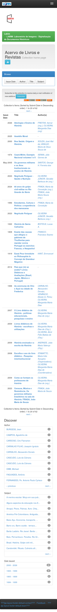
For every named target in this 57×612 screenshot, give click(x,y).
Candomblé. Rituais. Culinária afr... (22, 548)
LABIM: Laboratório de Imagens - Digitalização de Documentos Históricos (27, 38)
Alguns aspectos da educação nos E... (23, 503)
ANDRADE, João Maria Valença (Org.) (45, 345)
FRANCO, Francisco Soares (45, 233)
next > (29, 111)
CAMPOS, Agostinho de (17, 435)
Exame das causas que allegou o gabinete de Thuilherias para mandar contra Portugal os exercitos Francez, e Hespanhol (24, 240)
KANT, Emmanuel (45, 253)
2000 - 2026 (12, 565)
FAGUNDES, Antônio (16, 474)
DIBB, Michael (13, 469)
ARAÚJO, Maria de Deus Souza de (44, 147)
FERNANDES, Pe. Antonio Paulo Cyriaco (24, 480)
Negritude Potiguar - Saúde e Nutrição (23, 177)
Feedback (41, 603)
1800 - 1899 (12, 576)
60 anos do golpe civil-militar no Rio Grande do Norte (22, 189)
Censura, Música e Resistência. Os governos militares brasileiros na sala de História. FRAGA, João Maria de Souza (24, 395)
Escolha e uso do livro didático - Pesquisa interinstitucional (24, 356)
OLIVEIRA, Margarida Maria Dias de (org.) (45, 313)
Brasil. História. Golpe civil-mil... (20, 542)
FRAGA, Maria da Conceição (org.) (45, 188)
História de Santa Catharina (22, 225)
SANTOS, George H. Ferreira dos (45, 164)
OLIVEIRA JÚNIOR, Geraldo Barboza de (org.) (45, 179)
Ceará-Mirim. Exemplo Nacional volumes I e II (25, 156)
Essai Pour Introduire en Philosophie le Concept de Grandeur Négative (24, 257)
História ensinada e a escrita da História (24, 344)
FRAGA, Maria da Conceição (45, 204)
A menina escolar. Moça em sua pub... (23, 497)
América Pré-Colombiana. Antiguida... (23, 514)
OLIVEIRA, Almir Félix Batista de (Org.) (45, 335)
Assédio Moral (21, 136)
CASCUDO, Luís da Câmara (19, 463)
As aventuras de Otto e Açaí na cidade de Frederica (24, 288)
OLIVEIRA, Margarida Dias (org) (45, 128)
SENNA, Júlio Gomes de (43, 156)
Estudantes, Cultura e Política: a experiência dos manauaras (24, 205)
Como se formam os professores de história (23, 380)
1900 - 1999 (12, 570)
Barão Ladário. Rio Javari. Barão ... (22, 531)
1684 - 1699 (12, 582)
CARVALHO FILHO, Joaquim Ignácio (23, 446)
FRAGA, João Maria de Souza (45, 389)
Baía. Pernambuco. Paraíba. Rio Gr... (23, 537)
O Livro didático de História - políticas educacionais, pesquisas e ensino (23, 314)
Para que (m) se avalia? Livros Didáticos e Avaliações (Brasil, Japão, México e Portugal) (23, 274)
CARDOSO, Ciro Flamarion (18, 440)
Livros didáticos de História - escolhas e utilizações (24, 326)
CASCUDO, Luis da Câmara (19, 457)
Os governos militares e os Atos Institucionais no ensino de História (24, 166)
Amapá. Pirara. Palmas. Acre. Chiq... (23, 508)
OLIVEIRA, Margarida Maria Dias (45, 302)
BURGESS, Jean (14, 429)
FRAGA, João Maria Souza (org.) (44, 195)
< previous (11, 486)
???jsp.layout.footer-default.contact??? (18, 603)
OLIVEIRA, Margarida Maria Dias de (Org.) (45, 326)
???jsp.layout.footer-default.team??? (26, 604)
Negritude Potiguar (23, 213)
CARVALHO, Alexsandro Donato (43, 288)
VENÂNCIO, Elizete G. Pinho (45, 295)
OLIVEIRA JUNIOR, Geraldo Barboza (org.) (45, 216)
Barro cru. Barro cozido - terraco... (22, 525)
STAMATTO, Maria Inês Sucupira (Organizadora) (44, 357)
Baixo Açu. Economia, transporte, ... (22, 520)
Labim (7, 33)
